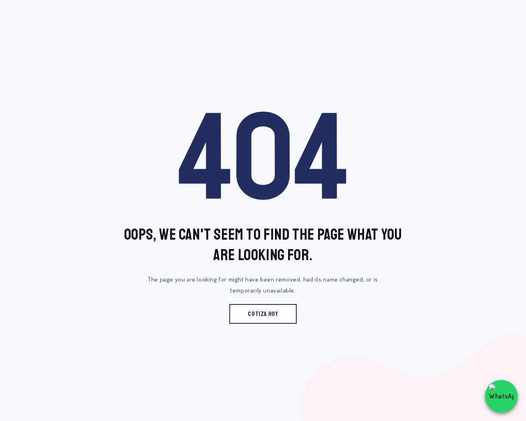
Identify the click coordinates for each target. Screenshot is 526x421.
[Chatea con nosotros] (501, 396)
